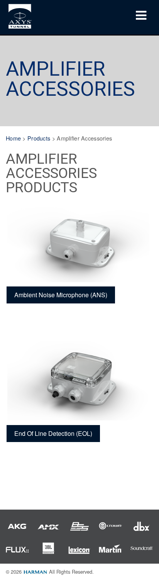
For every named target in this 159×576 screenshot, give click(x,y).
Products (38, 138)
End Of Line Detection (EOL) (53, 433)
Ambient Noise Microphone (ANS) (60, 294)
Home (13, 138)
